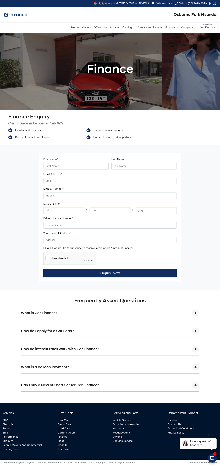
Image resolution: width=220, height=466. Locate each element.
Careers (172, 420)
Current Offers (66, 432)
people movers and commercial (22, 445)
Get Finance (207, 27)
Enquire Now (110, 273)
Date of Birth (51, 203)
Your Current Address (57, 233)
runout (7, 428)
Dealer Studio (209, 463)
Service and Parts (148, 27)
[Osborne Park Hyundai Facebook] (210, 3)
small (6, 432)
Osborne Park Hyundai (195, 15)
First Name (50, 159)
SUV (5, 420)
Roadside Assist (122, 432)
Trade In (63, 445)
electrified (9, 424)
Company (187, 27)
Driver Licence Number (58, 218)
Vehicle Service (122, 420)
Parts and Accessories (126, 424)
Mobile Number (53, 189)
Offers (97, 27)
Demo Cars (64, 424)
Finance (170, 27)
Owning (127, 27)
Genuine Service (123, 441)
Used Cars (64, 428)
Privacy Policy (176, 432)
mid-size (8, 441)
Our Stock (110, 27)
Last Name (118, 159)
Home (75, 27)
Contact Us (174, 424)
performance (10, 437)
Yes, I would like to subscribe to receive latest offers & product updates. (90, 248)
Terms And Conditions (181, 428)
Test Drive (64, 449)
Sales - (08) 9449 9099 (193, 3)
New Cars (63, 420)
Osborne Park (164, 3)
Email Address (52, 174)
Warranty (118, 428)
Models (86, 27)
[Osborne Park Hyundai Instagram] (215, 3)
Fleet (61, 441)
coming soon (11, 449)
